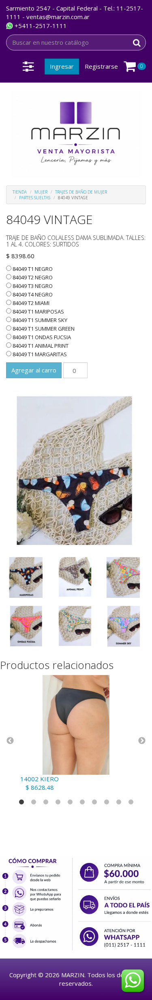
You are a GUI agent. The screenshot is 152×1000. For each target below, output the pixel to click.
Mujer (40, 192)
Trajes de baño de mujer (81, 192)
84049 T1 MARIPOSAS (37, 311)
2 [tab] (34, 802)
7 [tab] (94, 802)
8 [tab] (107, 802)
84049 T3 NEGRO (32, 286)
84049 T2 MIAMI (30, 303)
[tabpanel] (76, 733)
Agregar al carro (33, 370)
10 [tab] (131, 802)
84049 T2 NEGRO (32, 277)
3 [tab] (46, 802)
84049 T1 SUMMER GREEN (43, 328)
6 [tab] (82, 802)
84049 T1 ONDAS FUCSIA (41, 337)
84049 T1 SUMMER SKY (39, 320)
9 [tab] (119, 802)
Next (142, 741)
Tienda (20, 192)
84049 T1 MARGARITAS (39, 354)
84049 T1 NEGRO (32, 268)
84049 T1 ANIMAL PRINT (40, 345)
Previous (10, 741)
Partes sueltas (34, 197)
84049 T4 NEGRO (32, 294)
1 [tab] (21, 802)
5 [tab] (70, 802)
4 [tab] (58, 802)
